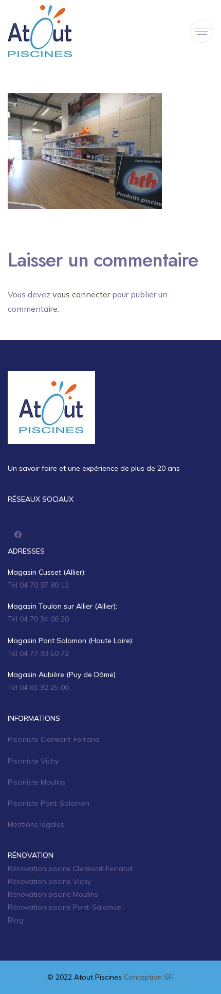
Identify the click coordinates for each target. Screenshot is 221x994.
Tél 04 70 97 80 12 (38, 585)
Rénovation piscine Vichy (49, 881)
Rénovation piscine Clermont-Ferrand (70, 868)
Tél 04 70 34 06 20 (38, 619)
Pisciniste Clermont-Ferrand (54, 739)
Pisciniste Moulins (37, 782)
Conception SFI (149, 977)
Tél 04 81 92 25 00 (38, 687)
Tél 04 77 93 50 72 (38, 653)
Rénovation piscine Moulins (53, 894)
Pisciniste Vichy (33, 761)
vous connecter (81, 294)
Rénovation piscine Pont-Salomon (65, 907)
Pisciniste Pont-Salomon (48, 803)
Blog (15, 920)
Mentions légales (36, 824)
